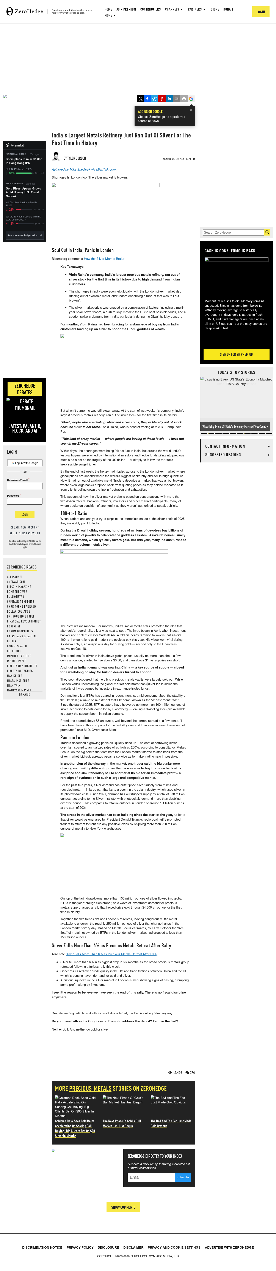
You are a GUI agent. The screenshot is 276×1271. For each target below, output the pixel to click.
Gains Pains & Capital (22, 636)
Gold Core (14, 651)
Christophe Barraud (21, 606)
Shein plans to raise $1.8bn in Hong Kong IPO (24, 161)
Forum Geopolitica (20, 631)
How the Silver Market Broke (104, 258)
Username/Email (17, 480)
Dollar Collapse (18, 611)
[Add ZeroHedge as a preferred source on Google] (191, 99)
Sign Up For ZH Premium (236, 354)
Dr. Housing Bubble (21, 616)
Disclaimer (133, 1247)
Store (215, 9)
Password (13, 496)
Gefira (11, 641)
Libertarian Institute (22, 666)
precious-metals (90, 1088)
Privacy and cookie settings (174, 1247)
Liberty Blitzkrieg (20, 671)
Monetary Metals (19, 690)
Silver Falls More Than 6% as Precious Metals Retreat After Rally (111, 954)
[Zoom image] (236, 275)
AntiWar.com (16, 581)
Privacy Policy (19, 543)
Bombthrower (17, 591)
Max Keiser (15, 675)
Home (108, 9)
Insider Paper (17, 661)
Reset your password (24, 533)
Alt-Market (15, 577)
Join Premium (126, 9)
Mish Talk (13, 685)
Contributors (150, 9)
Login (25, 514)
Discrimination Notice (42, 1247)
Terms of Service (34, 543)
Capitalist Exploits (20, 601)
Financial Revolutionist (24, 621)
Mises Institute (18, 680)
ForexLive (14, 626)
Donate (228, 9)
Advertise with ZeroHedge (229, 1247)
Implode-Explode (19, 656)
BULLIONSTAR (15, 596)
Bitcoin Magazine (19, 586)
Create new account (25, 527)
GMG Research (17, 646)
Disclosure (108, 1247)
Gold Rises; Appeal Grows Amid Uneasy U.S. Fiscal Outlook (23, 192)
